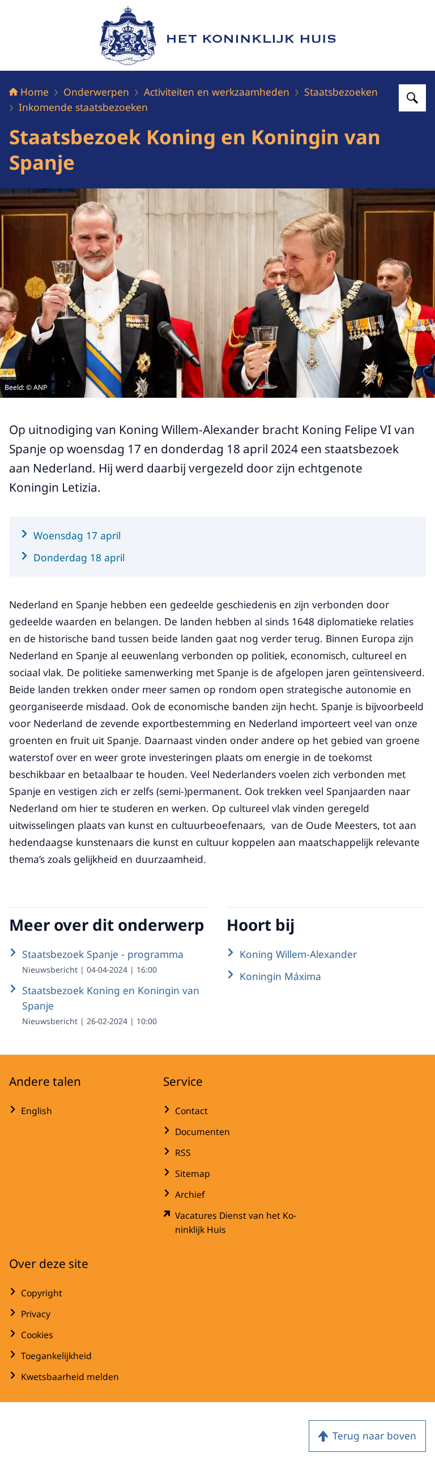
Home (34, 91)
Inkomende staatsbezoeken (83, 107)
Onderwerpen (96, 91)
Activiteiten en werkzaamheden (216, 91)
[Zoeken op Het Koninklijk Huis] (412, 97)
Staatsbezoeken (341, 91)
